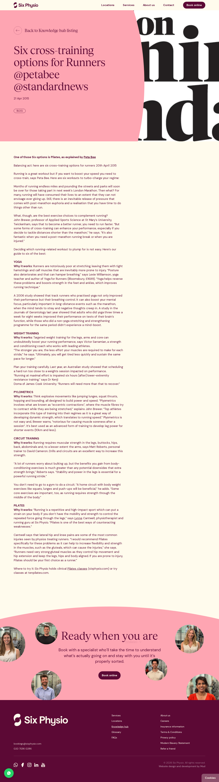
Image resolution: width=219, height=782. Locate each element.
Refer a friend (167, 748)
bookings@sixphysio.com (27, 743)
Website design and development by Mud (182, 766)
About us (149, 5)
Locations (107, 5)
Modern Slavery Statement (175, 743)
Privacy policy (168, 737)
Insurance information (172, 726)
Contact (168, 5)
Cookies (210, 778)
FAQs (114, 737)
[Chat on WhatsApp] (9, 773)
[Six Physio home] (26, 5)
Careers (164, 720)
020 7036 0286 (23, 748)
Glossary (116, 732)
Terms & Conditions (171, 732)
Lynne (78, 518)
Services (128, 5)
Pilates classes (77, 569)
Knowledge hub (120, 726)
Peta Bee (90, 157)
